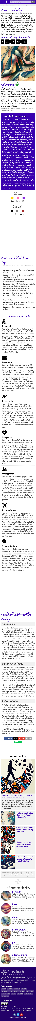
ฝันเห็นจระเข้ (5, 991)
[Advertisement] (18, 235)
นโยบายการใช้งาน (21, 1017)
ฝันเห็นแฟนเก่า (28, 993)
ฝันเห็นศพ (20, 993)
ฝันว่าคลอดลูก (29, 991)
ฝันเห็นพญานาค (6, 993)
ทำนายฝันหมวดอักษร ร (11, 5)
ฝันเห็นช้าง (17, 988)
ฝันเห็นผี (14, 993)
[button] (8, 738)
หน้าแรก (3, 5)
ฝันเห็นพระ (21, 991)
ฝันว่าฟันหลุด (13, 991)
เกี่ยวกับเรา (12, 1017)
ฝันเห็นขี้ (24, 988)
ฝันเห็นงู (4, 988)
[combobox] (20, 2)
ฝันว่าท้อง (9, 988)
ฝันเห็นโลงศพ (5, 996)
